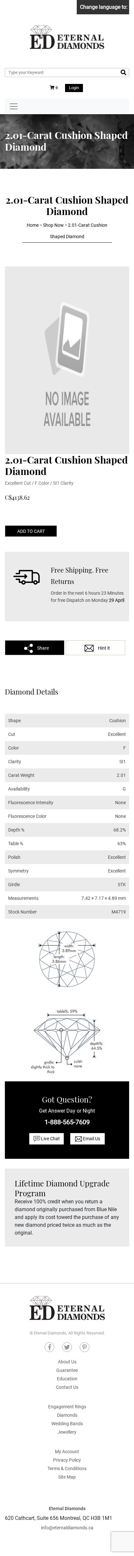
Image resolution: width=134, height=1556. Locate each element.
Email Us (91, 1138)
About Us (67, 1361)
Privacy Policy (67, 1460)
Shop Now (53, 225)
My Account (67, 1451)
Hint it (103, 648)
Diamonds (67, 1415)
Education (67, 1378)
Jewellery (67, 1432)
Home (33, 225)
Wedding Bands (67, 1423)
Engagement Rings (67, 1406)
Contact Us (67, 1387)
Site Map (67, 1477)
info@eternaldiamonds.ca (67, 1527)
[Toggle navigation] (13, 106)
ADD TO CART (31, 531)
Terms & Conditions (67, 1468)
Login (74, 87)
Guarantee (67, 1370)
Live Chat (50, 1138)
